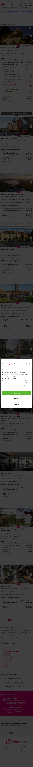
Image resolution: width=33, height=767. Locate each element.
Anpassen (16, 398)
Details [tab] (16, 364)
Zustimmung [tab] (6, 364)
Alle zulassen (16, 393)
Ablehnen (16, 404)
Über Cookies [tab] (27, 364)
